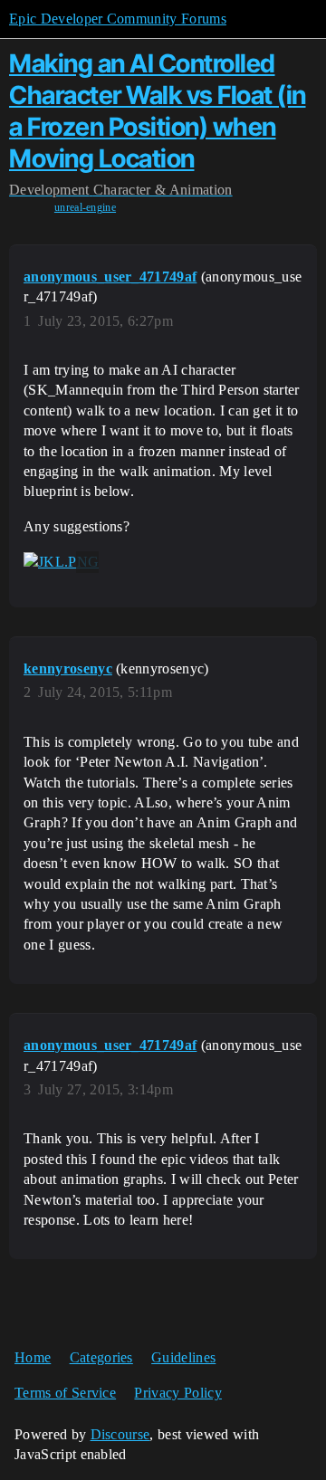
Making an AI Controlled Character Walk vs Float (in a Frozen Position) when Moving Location (157, 110)
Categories (101, 1357)
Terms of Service (65, 1392)
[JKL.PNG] (61, 562)
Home (32, 1357)
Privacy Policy (177, 1392)
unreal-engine (85, 207)
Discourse (120, 1434)
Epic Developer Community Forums (117, 18)
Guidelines (183, 1357)
